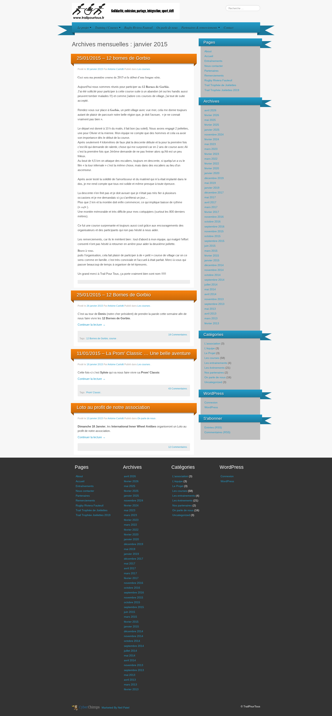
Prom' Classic (93, 392)
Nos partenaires (214, 372)
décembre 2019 (214, 178)
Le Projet (209, 353)
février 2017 (211, 211)
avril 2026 (210, 110)
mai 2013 (210, 308)
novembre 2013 (214, 299)
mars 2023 (210, 148)
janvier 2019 (211, 187)
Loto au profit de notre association (113, 407)
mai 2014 (210, 289)
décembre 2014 (214, 265)
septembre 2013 (214, 303)
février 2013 (211, 323)
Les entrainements (215, 362)
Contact (228, 27)
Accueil (208, 56)
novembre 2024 (214, 134)
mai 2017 (210, 197)
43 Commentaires (177, 388)
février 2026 (211, 115)
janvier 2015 (211, 260)
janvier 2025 (211, 129)
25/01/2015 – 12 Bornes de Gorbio (114, 294)
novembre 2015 (214, 231)
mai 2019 (210, 182)
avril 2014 (210, 294)
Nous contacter (213, 65)
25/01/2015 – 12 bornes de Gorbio (113, 58)
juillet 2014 (210, 284)
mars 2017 (210, 207)
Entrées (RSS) (213, 427)
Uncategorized (213, 382)
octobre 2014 (212, 274)
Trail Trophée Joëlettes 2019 (221, 90)
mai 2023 (210, 144)
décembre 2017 (214, 192)
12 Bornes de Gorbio (97, 338)
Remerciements (214, 75)
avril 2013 (210, 313)
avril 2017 (210, 202)
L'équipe (209, 348)
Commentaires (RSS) (217, 432)
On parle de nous (167, 27)
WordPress (211, 407)
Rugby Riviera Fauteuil (138, 27)
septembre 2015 (214, 240)
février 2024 (211, 139)
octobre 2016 (212, 221)
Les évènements (214, 367)
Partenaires (211, 70)
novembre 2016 (214, 216)
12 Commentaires (177, 447)
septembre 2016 (214, 226)
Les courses (143, 69)
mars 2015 (210, 250)
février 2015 (211, 255)
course (112, 338)
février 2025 (211, 124)
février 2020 (211, 168)
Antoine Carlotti (116, 69)
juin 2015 (210, 245)
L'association (212, 343)
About (208, 51)
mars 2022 (210, 158)
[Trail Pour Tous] (126, 10)
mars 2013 (210, 318)
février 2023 (211, 153)
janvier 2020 (211, 173)
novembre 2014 (214, 269)
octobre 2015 (212, 236)
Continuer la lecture (91, 324)
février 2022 (211, 163)
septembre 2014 (214, 279)
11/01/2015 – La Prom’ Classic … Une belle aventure (134, 353)
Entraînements (213, 60)
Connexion (210, 402)
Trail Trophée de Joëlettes (220, 85)
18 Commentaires (177, 334)
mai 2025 (210, 119)
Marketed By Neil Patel (115, 707)
